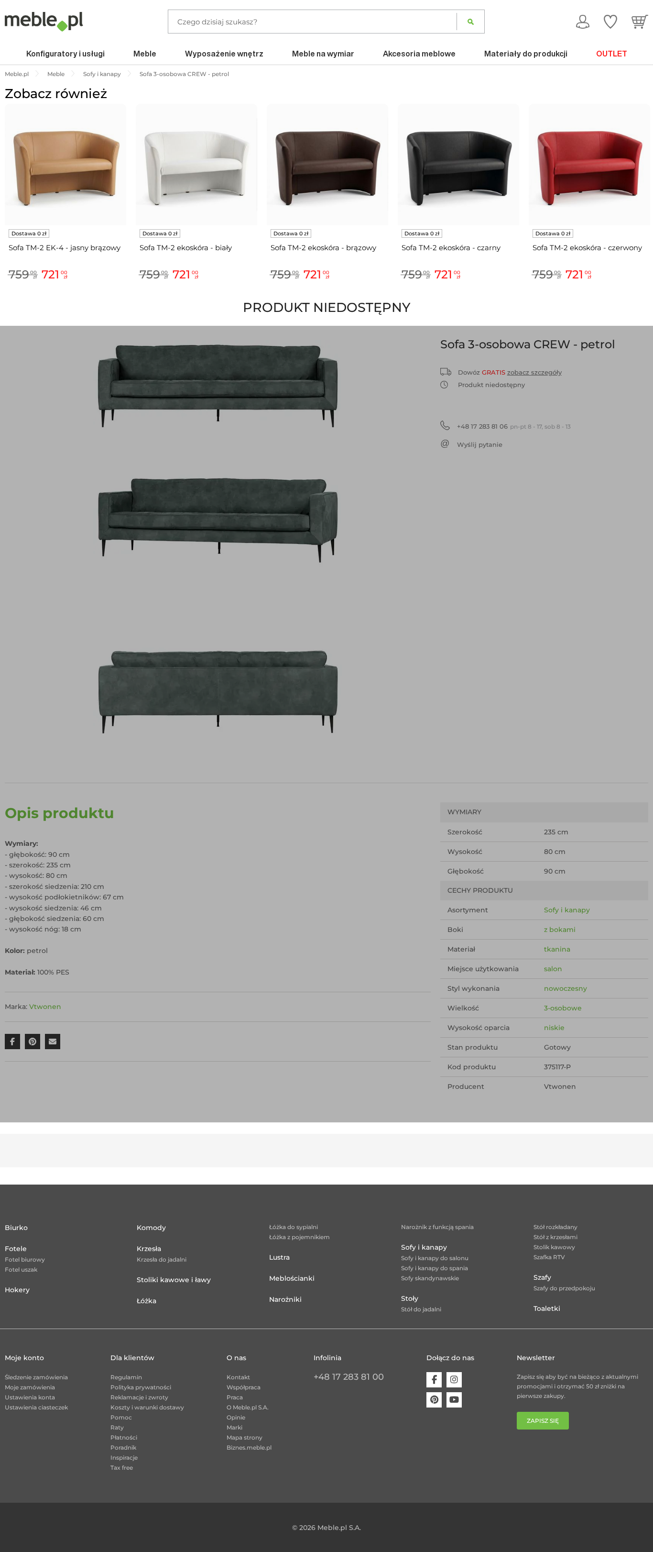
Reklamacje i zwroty (139, 1397)
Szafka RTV (549, 1257)
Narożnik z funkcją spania (437, 1227)
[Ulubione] (610, 21)
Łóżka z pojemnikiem (299, 1237)
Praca (235, 1397)
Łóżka (146, 1301)
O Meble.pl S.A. (248, 1407)
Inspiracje (124, 1457)
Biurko (16, 1227)
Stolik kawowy (554, 1247)
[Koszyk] (639, 21)
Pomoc (121, 1417)
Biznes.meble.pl (249, 1447)
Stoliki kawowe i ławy (174, 1279)
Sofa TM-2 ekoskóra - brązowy (323, 247)
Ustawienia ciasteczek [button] (36, 1407)
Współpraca (244, 1387)
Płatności (123, 1437)
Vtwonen (45, 1006)
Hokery (17, 1290)
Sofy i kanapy (567, 910)
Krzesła (149, 1248)
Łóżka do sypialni (293, 1227)
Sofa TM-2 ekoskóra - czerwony (587, 247)
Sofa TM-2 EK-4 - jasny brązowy (64, 247)
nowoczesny (565, 988)
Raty (117, 1427)
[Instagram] (454, 1379)
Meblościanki (292, 1278)
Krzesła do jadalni (161, 1259)
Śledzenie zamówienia (36, 1377)
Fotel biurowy (25, 1259)
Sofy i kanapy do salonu (434, 1258)
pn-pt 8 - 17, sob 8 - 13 (514, 426)
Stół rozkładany (555, 1227)
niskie (554, 1027)
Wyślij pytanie (479, 444)
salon (553, 968)
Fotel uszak (21, 1269)
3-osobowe (563, 1008)
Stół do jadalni (421, 1309)
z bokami (560, 929)
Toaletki (546, 1308)
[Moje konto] (582, 21)
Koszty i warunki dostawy (147, 1407)
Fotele (16, 1248)
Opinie (236, 1417)
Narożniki (285, 1299)
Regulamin (126, 1377)
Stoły (409, 1298)
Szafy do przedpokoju (564, 1288)
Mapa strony (244, 1437)
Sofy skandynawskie (430, 1278)
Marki (234, 1427)
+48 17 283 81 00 (349, 1377)
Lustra (279, 1257)
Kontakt (238, 1377)
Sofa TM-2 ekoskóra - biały (186, 247)
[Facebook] (434, 1379)
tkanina (557, 949)
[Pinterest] (434, 1400)
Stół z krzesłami (555, 1237)
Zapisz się (543, 1420)
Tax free (121, 1467)
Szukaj (470, 21)
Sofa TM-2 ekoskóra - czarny (451, 247)
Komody (151, 1227)
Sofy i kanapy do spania (434, 1268)
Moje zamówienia (30, 1387)
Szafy (542, 1277)
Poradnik (123, 1447)
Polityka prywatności (140, 1387)
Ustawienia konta (30, 1397)
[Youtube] (454, 1400)
